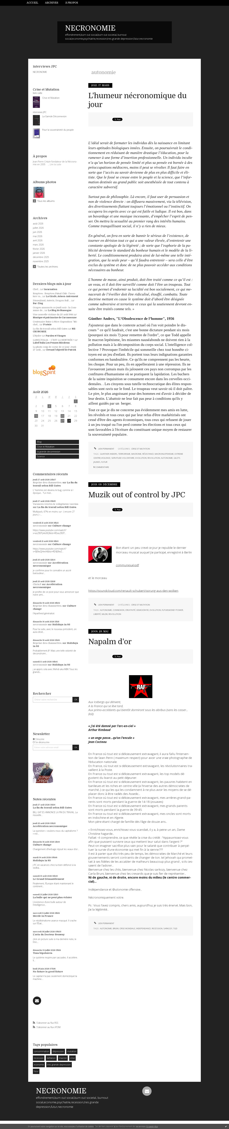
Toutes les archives (47, 266)
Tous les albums (46, 200)
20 (62, 415)
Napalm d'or (110, 642)
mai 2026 (37, 236)
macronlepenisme (164, 453)
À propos (71, 2)
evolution (141, 457)
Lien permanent (106, 448)
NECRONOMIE (90, 28)
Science (41, 456)
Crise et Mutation (45, 446)
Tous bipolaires (42, 953)
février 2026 (39, 248)
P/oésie (47, 324)
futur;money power (172, 610)
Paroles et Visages (56, 335)
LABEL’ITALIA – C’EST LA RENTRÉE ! (53, 340)
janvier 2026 (39, 253)
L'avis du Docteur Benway (48, 934)
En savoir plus (152, 1126)
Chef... (36, 289)
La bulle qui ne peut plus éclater (52, 897)
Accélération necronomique (50, 564)
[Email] (37, 1001)
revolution (154, 457)
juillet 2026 (38, 227)
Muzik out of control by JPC (136, 495)
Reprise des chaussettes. (47, 482)
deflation (51, 1058)
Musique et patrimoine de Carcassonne (54, 317)
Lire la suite (55, 164)
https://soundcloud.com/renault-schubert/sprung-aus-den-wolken (133, 591)
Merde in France (43, 916)
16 (36, 415)
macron (63, 1058)
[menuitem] (34, 3)
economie (39, 1064)
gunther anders (108, 453)
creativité (130, 610)
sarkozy (167, 928)
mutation (71, 1051)
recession (38, 1058)
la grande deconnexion (48, 451)
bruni (116, 928)
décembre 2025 (41, 257)
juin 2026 (37, 232)
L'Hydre (37, 335)
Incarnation (50, 289)
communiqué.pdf (127, 565)
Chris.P (37, 584)
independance (143, 928)
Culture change (61, 525)
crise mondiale (127, 928)
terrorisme (124, 453)
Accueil (32, 2)
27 (62, 420)
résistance (148, 453)
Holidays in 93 (61, 624)
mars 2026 (38, 244)
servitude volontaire (122, 457)
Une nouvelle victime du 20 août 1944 (53, 314)
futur (36, 1071)
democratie (142, 610)
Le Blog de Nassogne (59, 310)
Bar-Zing (38, 303)
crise (72, 1058)
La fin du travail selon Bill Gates (50, 328)
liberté (97, 614)
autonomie (167, 457)
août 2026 (38, 223)
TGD (175, 928)
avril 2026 (37, 240)
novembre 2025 (41, 261)
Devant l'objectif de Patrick (61, 349)
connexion (118, 610)
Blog (39, 441)
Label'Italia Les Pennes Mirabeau (51, 342)
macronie (136, 453)
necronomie (40, 525)
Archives (51, 2)
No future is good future (48, 971)
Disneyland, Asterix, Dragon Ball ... (52, 300)
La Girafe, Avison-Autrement (62, 296)
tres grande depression (59, 1064)
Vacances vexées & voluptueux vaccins (55, 504)
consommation (41, 1051)
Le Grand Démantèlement (48, 879)
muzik (105, 614)
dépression (58, 1051)
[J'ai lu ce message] (226, 1126)
